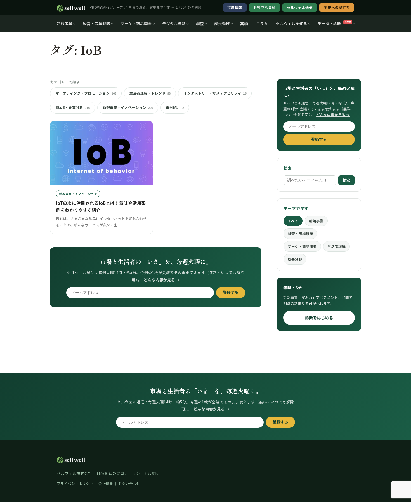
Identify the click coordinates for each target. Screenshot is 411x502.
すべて (293, 221)
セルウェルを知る (291, 23)
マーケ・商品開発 (136, 23)
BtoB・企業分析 (72, 107)
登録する (230, 292)
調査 (200, 23)
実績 (244, 23)
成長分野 (295, 259)
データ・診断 (334, 23)
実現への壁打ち (337, 7)
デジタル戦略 (174, 23)
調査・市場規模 (300, 233)
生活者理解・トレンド (150, 93)
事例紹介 (175, 107)
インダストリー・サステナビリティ (214, 93)
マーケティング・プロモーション (85, 93)
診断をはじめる (319, 317)
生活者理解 (336, 246)
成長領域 (222, 23)
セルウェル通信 (300, 7)
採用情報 (234, 7)
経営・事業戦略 (96, 23)
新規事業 (64, 23)
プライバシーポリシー (75, 483)
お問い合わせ (129, 483)
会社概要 (105, 483)
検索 (346, 180)
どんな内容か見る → (162, 279)
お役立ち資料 (264, 7)
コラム (262, 23)
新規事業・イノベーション (128, 107)
